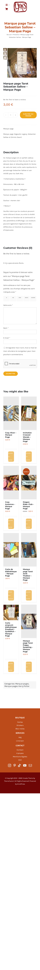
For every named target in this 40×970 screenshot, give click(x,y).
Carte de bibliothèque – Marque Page (11, 572)
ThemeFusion (9, 781)
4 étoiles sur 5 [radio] (27, 299)
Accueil (9, 34)
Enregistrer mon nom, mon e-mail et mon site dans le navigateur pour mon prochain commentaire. (20, 351)
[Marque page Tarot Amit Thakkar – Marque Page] (29, 550)
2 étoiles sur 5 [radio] (13, 299)
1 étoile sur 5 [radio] (7, 299)
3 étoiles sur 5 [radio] (20, 299)
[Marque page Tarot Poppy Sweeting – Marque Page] (29, 621)
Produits (16, 34)
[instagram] (9, 765)
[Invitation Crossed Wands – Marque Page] (29, 413)
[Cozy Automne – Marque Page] (11, 482)
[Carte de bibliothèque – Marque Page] (11, 550)
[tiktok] (19, 765)
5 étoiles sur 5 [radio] (33, 299)
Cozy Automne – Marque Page (10, 505)
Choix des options (10, 595)
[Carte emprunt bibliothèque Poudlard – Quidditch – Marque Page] (11, 612)
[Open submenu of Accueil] (8, 5)
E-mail (6, 338)
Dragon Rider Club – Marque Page (28, 505)
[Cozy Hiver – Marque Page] (11, 413)
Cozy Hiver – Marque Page (10, 435)
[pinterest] (14, 765)
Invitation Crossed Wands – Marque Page (27, 437)
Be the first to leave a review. (14, 100)
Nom (6, 328)
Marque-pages (22, 683)
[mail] (30, 765)
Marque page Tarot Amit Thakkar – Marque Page (28, 574)
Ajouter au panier (28, 115)
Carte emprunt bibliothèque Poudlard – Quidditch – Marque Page (11, 629)
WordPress (21, 784)
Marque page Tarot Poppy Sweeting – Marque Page (28, 646)
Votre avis (8, 305)
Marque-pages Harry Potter (17, 686)
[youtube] (25, 765)
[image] (20, 2)
